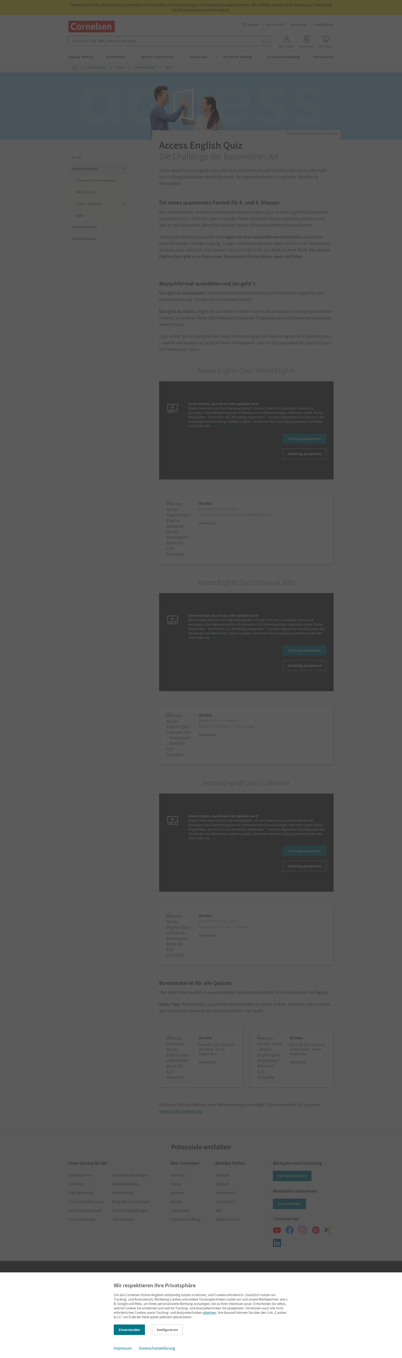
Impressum (123, 1348)
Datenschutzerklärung (157, 1348)
